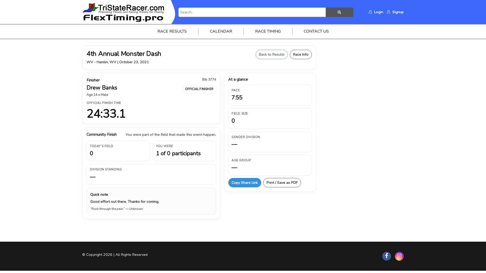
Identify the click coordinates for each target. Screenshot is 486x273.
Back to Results (272, 54)
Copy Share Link (245, 182)
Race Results (172, 31)
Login (378, 11)
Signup (397, 11)
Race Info (301, 54)
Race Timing (268, 31)
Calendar (221, 31)
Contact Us (316, 31)
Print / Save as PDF (282, 182)
